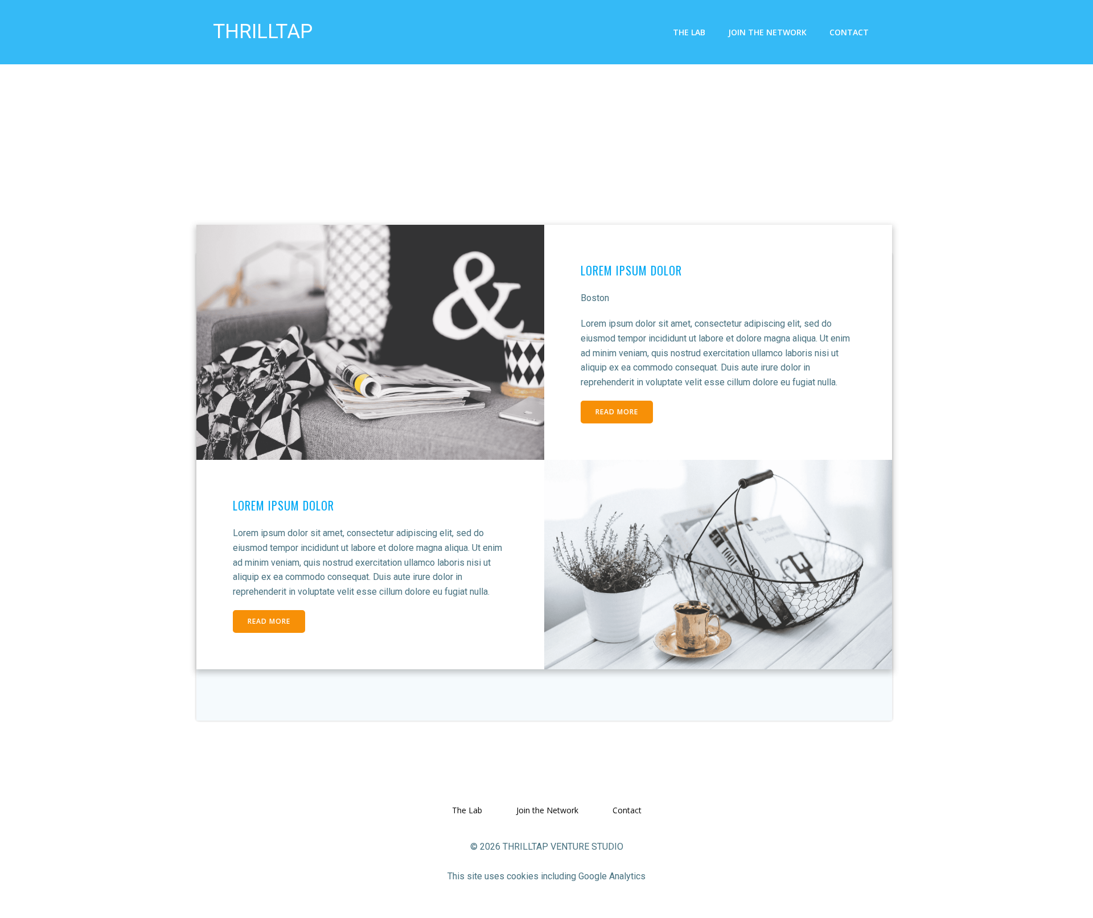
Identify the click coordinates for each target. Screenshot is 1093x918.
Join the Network (767, 32)
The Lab (689, 32)
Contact (849, 32)
